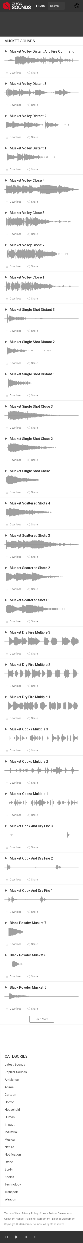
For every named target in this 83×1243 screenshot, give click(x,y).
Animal (9, 1087)
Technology (13, 1184)
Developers (64, 1213)
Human (10, 1117)
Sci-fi (9, 1169)
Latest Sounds (15, 1064)
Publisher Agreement (38, 1218)
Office (9, 1162)
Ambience (12, 1080)
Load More (41, 1019)
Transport (11, 1192)
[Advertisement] (41, 24)
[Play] (16, 1237)
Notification (13, 1154)
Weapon (10, 1199)
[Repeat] (35, 1237)
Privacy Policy (30, 1213)
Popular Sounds (16, 1072)
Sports (9, 1177)
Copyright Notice (14, 1218)
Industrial (11, 1132)
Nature (9, 1147)
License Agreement (63, 1218)
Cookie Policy (48, 1213)
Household (12, 1110)
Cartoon (10, 1095)
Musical (10, 1139)
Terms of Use (12, 1213)
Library (40, 5)
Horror (9, 1102)
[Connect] (77, 5)
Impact (9, 1125)
